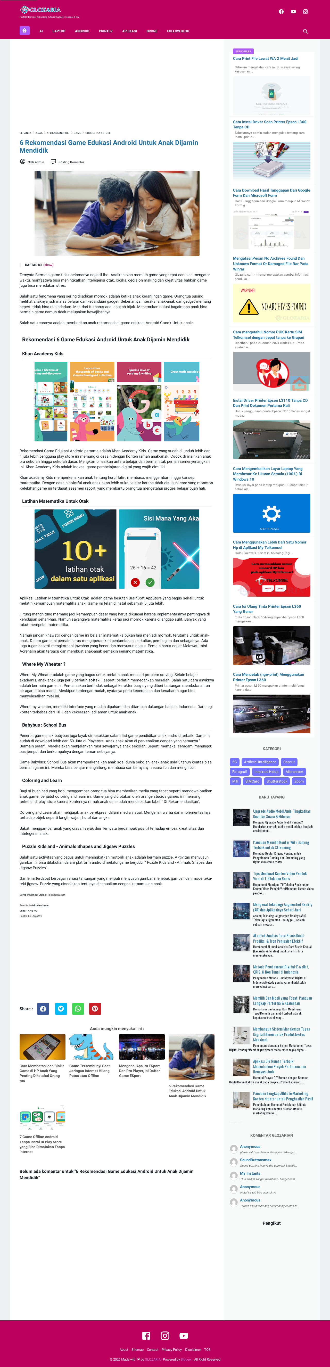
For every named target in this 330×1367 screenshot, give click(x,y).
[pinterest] (95, 1009)
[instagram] (304, 11)
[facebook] (280, 11)
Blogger (187, 1359)
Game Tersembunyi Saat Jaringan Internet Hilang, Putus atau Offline (89, 1071)
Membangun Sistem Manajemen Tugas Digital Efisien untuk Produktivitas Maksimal (281, 1034)
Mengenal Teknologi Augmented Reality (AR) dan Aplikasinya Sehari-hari (282, 906)
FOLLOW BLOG (178, 31)
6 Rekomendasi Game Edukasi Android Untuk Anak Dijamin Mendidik (187, 1091)
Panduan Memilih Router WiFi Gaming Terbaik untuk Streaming (281, 844)
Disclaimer (193, 1350)
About (124, 1350)
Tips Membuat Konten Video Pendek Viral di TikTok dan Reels (280, 876)
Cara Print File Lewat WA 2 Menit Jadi (265, 58)
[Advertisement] (117, 84)
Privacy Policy (172, 1350)
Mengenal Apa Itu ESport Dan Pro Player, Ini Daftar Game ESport (139, 1071)
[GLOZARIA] (44, 9)
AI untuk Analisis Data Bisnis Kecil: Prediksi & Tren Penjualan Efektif (278, 938)
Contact (152, 1350)
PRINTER (105, 31)
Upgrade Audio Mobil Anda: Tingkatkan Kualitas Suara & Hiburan (282, 813)
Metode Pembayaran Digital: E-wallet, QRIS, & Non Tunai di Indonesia (281, 969)
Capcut (289, 762)
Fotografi (239, 772)
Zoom (299, 781)
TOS (207, 1350)
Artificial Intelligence (260, 762)
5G (234, 762)
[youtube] (292, 11)
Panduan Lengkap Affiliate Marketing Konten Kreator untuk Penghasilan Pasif (283, 1095)
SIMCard (252, 781)
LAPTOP (59, 31)
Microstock (294, 772)
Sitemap (137, 1350)
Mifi (235, 781)
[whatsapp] (78, 1009)
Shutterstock (277, 781)
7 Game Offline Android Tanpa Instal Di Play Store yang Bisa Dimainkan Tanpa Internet (42, 1144)
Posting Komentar (71, 162)
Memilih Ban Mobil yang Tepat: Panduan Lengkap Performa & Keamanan (282, 1000)
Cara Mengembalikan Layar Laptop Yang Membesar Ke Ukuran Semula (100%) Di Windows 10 (268, 474)
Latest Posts (236, 1122)
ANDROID (82, 31)
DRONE (152, 31)
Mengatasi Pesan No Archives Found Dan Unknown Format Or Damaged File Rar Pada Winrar (270, 263)
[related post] (42, 1047)
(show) (48, 265)
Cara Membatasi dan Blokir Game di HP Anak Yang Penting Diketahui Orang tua (42, 1073)
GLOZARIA (153, 1359)
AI (41, 31)
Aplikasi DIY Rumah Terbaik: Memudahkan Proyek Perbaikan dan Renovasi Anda (279, 1066)
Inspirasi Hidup (266, 772)
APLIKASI (129, 31)
